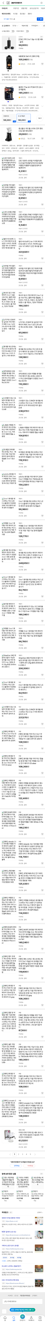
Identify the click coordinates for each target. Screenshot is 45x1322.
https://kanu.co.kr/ (12, 1221)
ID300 (5, 1257)
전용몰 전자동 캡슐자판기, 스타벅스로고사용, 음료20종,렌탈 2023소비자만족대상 (17, 1274)
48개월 (19, 1257)
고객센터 (34, 1295)
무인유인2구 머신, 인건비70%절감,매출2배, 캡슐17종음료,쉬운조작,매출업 (17, 1287)
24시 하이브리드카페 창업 (10, 1280)
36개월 (12, 1257)
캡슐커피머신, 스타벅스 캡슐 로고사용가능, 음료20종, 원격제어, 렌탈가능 (17, 1253)
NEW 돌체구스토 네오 (9, 1232)
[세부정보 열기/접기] (39, 1301)
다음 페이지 (35, 1154)
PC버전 (10, 1295)
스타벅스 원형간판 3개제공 (12, 1261)
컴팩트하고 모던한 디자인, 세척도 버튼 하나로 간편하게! (17, 1225)
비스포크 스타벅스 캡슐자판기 (11, 1266)
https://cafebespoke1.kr (14, 1269)
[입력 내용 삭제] (41, 3)
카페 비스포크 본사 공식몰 (10, 1246)
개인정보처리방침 (25, 1295)
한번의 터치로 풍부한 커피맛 (11, 1218)
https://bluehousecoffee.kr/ (15, 1283)
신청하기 (39, 1212)
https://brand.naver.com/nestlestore (18, 1235)
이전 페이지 (10, 1154)
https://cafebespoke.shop (14, 1249)
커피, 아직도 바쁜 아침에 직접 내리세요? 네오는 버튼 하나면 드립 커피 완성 (17, 1239)
